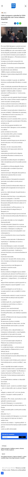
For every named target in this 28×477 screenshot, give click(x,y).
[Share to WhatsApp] (20, 23)
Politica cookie (6, 470)
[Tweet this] (18, 23)
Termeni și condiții (20, 468)
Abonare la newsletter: (8, 434)
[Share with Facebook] (15, 23)
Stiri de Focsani (4, 22)
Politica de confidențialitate (18, 470)
